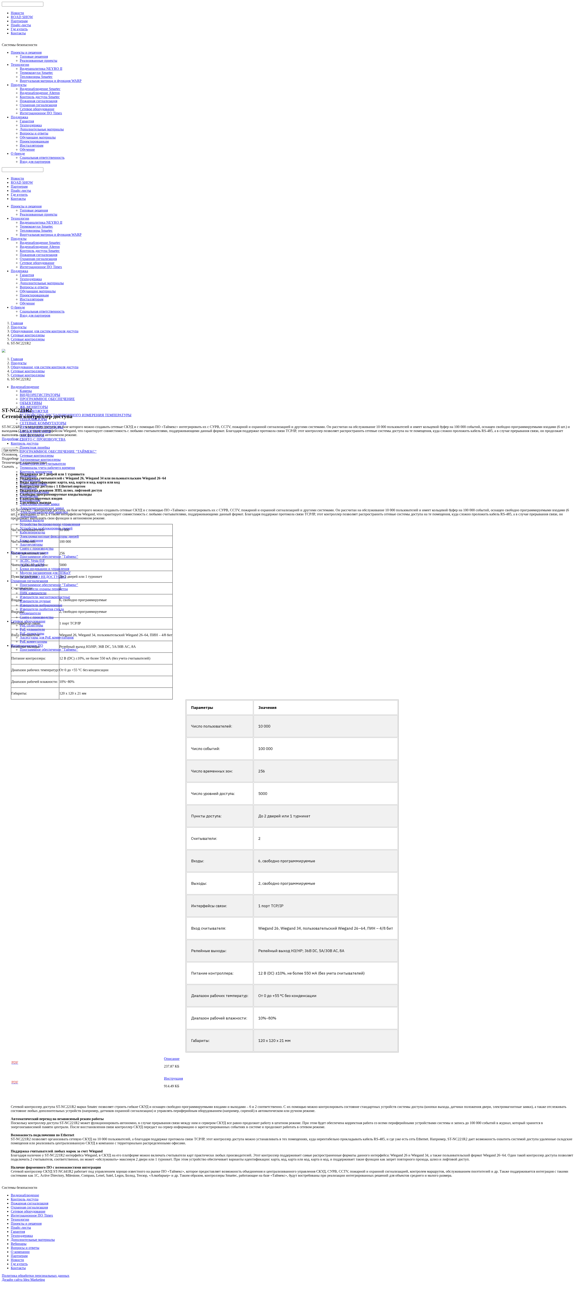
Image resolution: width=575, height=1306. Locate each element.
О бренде (18, 153)
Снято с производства (36, 548)
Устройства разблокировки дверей (46, 528)
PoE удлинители (32, 629)
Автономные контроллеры (40, 459)
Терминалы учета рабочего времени (47, 468)
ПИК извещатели (33, 593)
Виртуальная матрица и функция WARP (51, 81)
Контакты (18, 33)
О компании (20, 1252)
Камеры (26, 391)
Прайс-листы (21, 25)
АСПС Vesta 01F (32, 561)
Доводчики (28, 516)
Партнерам (19, 21)
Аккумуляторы (31, 544)
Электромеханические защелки (44, 512)
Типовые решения (34, 56)
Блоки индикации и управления (44, 569)
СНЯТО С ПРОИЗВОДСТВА (43, 439)
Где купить (19, 29)
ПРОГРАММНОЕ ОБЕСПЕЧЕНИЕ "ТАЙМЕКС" (58, 451)
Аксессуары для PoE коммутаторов (47, 637)
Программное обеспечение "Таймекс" (49, 556)
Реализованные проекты (38, 60)
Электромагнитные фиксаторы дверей (49, 536)
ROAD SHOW (22, 17)
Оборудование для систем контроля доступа (44, 331)
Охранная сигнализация (38, 105)
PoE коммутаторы (33, 641)
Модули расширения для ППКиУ (45, 573)
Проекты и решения (26, 52)
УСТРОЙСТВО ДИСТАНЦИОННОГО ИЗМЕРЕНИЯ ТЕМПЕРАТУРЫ (75, 415)
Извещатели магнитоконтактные (45, 597)
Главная (17, 323)
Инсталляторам (31, 145)
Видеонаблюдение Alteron (40, 93)
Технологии (20, 64)
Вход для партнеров (35, 161)
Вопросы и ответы (34, 133)
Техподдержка (31, 125)
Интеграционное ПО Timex (41, 113)
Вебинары (19, 1244)
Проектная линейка (35, 447)
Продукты (19, 85)
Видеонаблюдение (25, 387)
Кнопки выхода (32, 520)
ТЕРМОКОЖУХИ (34, 411)
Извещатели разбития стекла (42, 609)
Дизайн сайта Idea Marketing (23, 1280)
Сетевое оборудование (37, 109)
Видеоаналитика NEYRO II (41, 69)
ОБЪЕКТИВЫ (31, 403)
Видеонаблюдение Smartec (40, 89)
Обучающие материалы (38, 137)
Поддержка (19, 117)
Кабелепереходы (32, 532)
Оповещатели (30, 613)
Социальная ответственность (42, 157)
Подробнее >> (13, 439)
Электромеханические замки (42, 508)
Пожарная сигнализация (38, 101)
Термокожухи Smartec (36, 73)
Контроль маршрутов (36, 472)
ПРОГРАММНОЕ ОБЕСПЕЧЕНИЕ (47, 399)
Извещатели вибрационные (41, 605)
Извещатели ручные (35, 601)
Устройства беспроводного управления (50, 524)
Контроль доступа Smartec (40, 97)
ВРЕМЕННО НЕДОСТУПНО (43, 577)
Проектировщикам (34, 141)
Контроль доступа (24, 443)
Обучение (27, 149)
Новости (17, 13)
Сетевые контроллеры (28, 335)
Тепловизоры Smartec (36, 77)
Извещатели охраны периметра (44, 589)
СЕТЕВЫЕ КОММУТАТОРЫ (43, 423)
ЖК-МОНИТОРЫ (34, 407)
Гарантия (27, 121)
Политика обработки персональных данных (35, 1275)
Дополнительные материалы (42, 129)
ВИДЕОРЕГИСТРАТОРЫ (40, 395)
